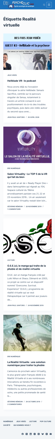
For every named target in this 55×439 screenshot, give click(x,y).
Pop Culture (45, 421)
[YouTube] (47, 434)
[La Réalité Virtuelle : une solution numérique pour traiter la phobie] (27, 333)
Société (6, 425)
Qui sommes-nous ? (22, 425)
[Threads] (39, 434)
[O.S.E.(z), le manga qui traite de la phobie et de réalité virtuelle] (27, 236)
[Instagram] (35, 434)
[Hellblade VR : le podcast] (27, 51)
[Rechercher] (44, 5)
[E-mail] (51, 434)
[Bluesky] (43, 434)
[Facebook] (23, 434)
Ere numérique (13, 168)
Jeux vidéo (12, 75)
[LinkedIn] (31, 434)
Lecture (11, 260)
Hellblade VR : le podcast (21, 80)
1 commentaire (14, 209)
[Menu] (49, 4)
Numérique (8, 421)
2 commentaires (14, 404)
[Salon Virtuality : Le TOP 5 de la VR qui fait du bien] (27, 145)
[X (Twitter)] (27, 434)
